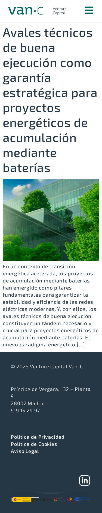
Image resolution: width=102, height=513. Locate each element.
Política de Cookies (34, 444)
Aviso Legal (25, 451)
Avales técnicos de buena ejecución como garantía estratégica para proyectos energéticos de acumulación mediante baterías (50, 100)
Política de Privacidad (37, 437)
